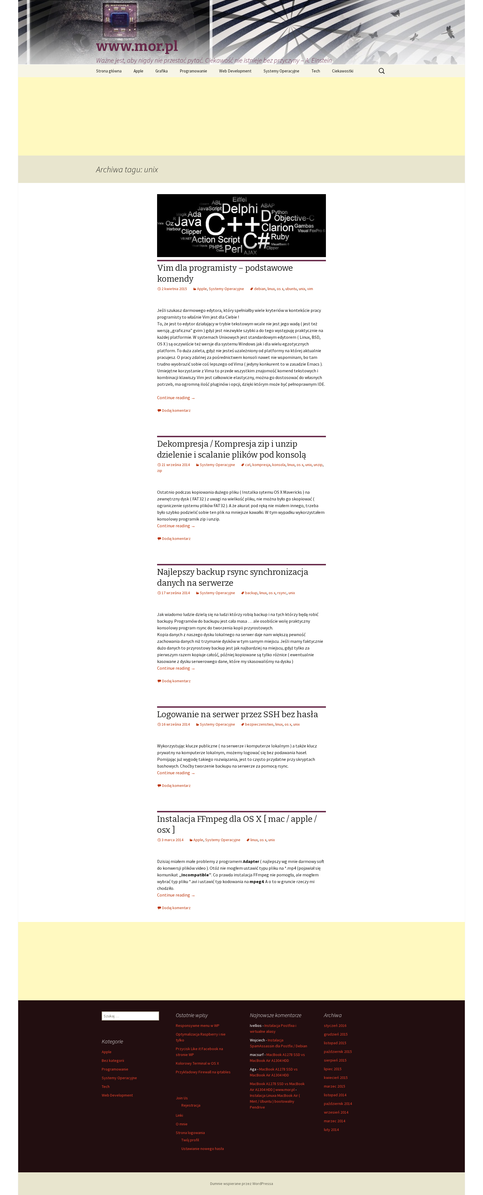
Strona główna (109, 71)
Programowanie (193, 71)
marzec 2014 (334, 1120)
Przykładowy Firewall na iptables (203, 1071)
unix (302, 288)
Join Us (182, 1097)
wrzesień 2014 (336, 1112)
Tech (315, 71)
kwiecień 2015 (336, 1077)
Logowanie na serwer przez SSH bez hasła (237, 714)
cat (247, 464)
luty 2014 (331, 1129)
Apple (138, 71)
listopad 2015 (335, 1042)
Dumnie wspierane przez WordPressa (241, 1183)
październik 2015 (338, 1051)
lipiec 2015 (333, 1068)
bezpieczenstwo (259, 724)
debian (260, 288)
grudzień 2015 (336, 1034)
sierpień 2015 (335, 1060)
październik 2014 (338, 1103)
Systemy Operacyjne (281, 71)
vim (310, 288)
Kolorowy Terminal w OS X (197, 1063)
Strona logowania (190, 1132)
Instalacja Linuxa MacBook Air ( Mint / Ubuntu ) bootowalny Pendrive (275, 1101)
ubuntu (291, 288)
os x (280, 288)
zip (159, 470)
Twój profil (190, 1139)
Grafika (161, 71)
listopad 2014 (335, 1094)
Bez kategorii (113, 1060)
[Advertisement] (241, 116)
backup (251, 592)
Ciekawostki (342, 71)
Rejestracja (190, 1105)
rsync (282, 592)
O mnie (182, 1123)
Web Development (235, 71)
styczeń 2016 (335, 1025)
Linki (179, 1115)
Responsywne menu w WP (197, 1025)
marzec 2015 (334, 1086)
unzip (318, 464)
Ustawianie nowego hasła (202, 1148)
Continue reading (176, 397)
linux (271, 288)
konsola (278, 464)
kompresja (261, 464)
